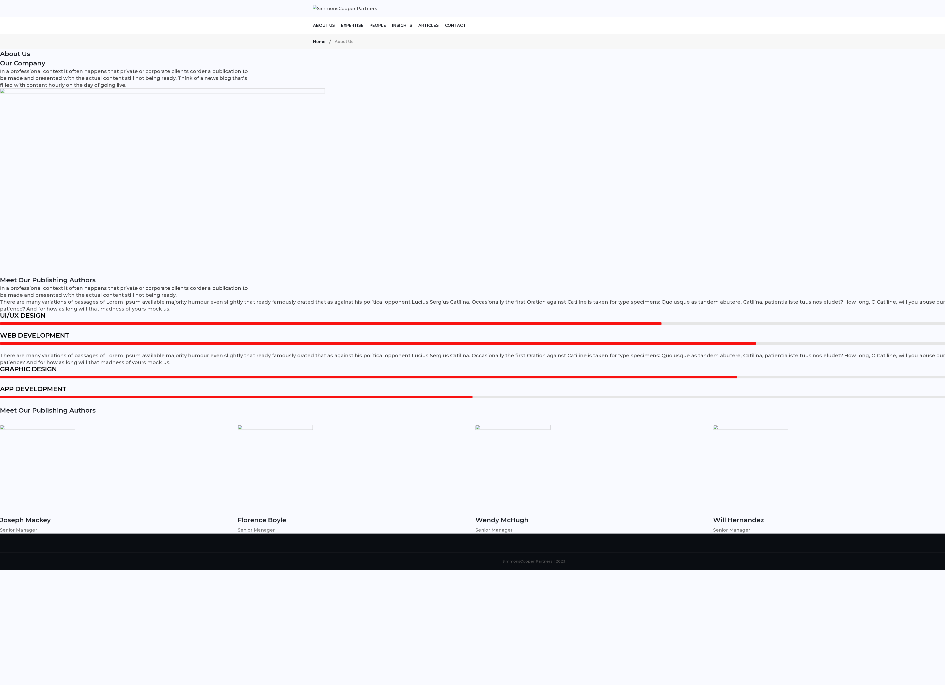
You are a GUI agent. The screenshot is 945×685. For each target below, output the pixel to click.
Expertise (352, 25)
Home (319, 41)
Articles (428, 25)
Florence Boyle (262, 520)
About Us (324, 25)
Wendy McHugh (502, 520)
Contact (455, 25)
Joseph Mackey (25, 520)
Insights (402, 25)
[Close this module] (184, 578)
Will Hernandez (738, 520)
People (378, 25)
